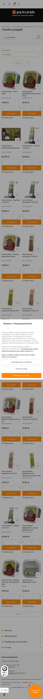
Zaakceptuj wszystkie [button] (21, 375)
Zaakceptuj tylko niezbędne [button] (21, 362)
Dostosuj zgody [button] (21, 369)
